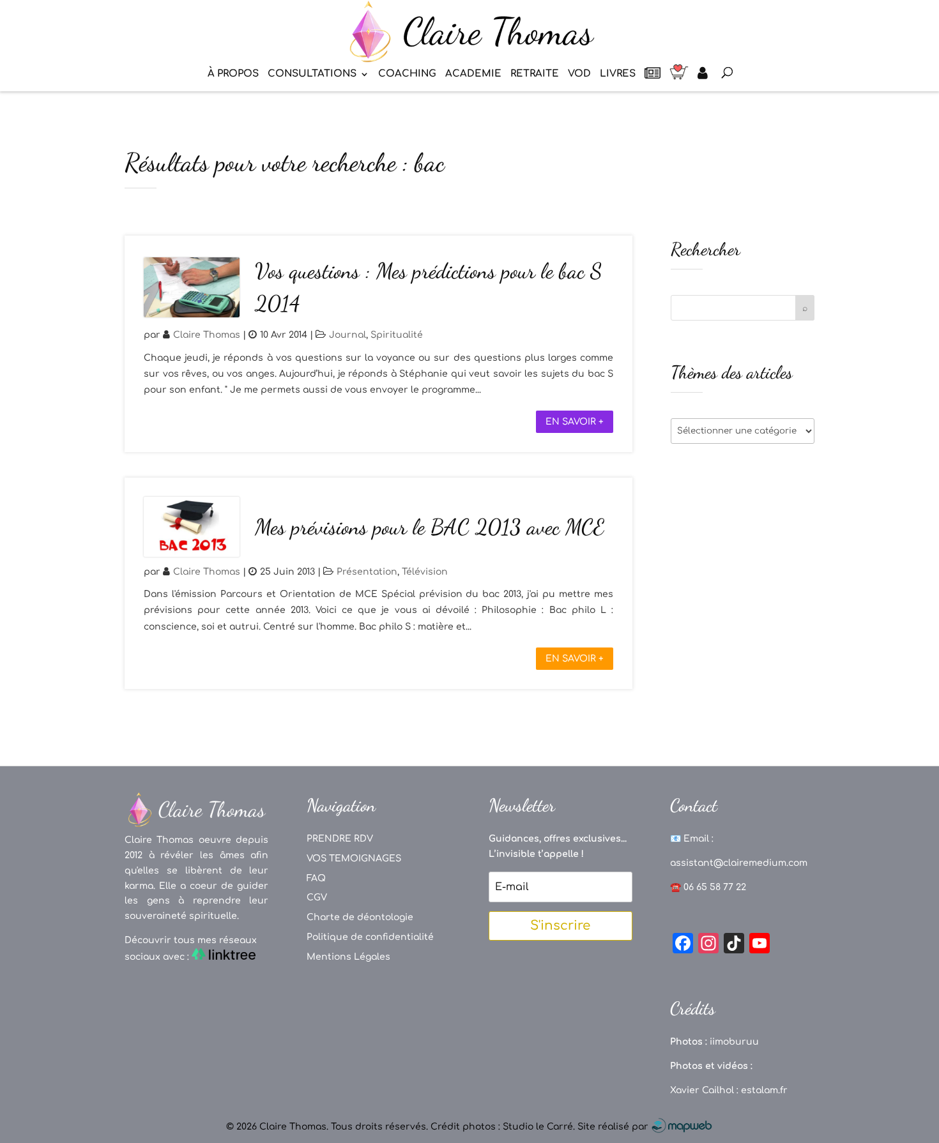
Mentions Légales (348, 957)
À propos (233, 74)
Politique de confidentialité (370, 937)
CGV (317, 897)
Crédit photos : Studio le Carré (502, 1127)
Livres (618, 74)
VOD (579, 74)
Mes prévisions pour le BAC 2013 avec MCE (429, 527)
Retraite (534, 74)
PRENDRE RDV (340, 839)
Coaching (407, 74)
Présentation (367, 572)
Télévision (425, 572)
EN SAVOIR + (575, 422)
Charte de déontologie (360, 917)
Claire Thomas (206, 335)
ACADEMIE (473, 74)
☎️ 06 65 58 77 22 (708, 887)
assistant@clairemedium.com (738, 863)
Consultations (312, 74)
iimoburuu (734, 1042)
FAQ (316, 878)
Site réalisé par (614, 1127)
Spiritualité (396, 335)
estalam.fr (764, 1090)
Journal (347, 335)
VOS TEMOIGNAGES (354, 858)
